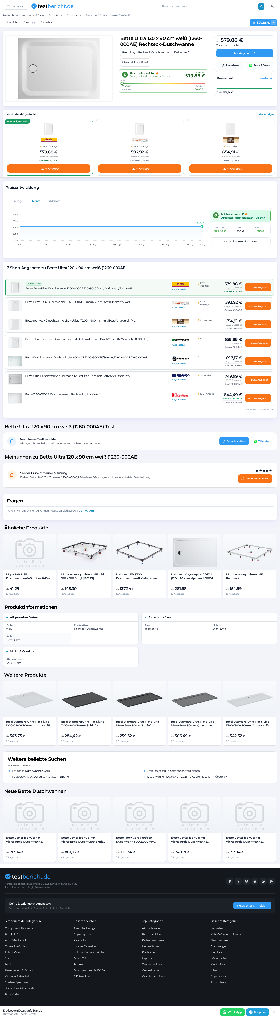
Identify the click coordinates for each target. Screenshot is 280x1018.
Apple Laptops (82, 934)
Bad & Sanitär (56, 15)
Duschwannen (74, 15)
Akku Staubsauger (85, 928)
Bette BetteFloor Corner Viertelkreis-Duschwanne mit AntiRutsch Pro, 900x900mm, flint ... (82, 843)
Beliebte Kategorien (225, 921)
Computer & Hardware (19, 928)
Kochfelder (149, 952)
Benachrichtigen (236, 441)
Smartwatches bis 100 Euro (90, 970)
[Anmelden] (272, 6)
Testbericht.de (10, 15)
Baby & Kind (12, 994)
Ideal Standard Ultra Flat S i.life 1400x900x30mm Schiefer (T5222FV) (137, 725)
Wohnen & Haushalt (17, 976)
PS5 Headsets (82, 976)
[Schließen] (274, 1012)
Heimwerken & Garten (33, 15)
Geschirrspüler (220, 940)
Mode (8, 964)
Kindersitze (218, 964)
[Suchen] (261, 6)
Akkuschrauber (151, 928)
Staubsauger (219, 946)
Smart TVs (80, 958)
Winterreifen (218, 958)
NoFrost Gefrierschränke (89, 952)
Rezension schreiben (257, 478)
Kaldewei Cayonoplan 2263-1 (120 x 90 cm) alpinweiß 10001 (192, 576)
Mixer (214, 970)
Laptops (147, 958)
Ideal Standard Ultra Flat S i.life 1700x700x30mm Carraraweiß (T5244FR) (247, 725)
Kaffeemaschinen (153, 940)
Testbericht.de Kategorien (23, 921)
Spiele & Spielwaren (17, 982)
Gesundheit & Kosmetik (19, 988)
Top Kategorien (152, 921)
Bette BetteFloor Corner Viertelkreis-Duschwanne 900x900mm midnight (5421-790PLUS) (192, 843)
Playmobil (80, 940)
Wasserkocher (151, 970)
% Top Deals (218, 982)
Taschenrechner (152, 964)
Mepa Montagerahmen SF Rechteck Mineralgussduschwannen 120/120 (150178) (245, 580)
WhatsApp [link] (235, 1012)
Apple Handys (219, 976)
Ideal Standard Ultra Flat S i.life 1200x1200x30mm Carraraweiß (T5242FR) (28, 725)
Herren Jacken (151, 946)
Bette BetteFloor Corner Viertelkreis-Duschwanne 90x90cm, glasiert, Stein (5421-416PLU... (27, 843)
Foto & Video (13, 952)
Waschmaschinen (153, 976)
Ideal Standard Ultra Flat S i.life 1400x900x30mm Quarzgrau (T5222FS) (192, 725)
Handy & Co (12, 934)
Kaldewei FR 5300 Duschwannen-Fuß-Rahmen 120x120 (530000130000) (136, 578)
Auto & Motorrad (15, 940)
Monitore (216, 952)
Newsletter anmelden (252, 905)
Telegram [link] (260, 1012)
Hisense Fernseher (85, 946)
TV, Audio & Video (16, 946)
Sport (8, 958)
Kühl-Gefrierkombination (226, 934)
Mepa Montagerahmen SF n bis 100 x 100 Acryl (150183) (83, 576)
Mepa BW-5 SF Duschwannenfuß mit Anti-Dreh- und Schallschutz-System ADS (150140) (29, 580)
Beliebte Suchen (85, 921)
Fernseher (217, 928)
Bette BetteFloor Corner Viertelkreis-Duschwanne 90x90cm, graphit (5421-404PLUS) (244, 843)
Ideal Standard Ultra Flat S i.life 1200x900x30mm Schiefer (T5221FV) (82, 725)
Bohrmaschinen (152, 934)
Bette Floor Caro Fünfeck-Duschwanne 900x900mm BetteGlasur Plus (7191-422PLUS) (139, 841)
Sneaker (79, 964)
